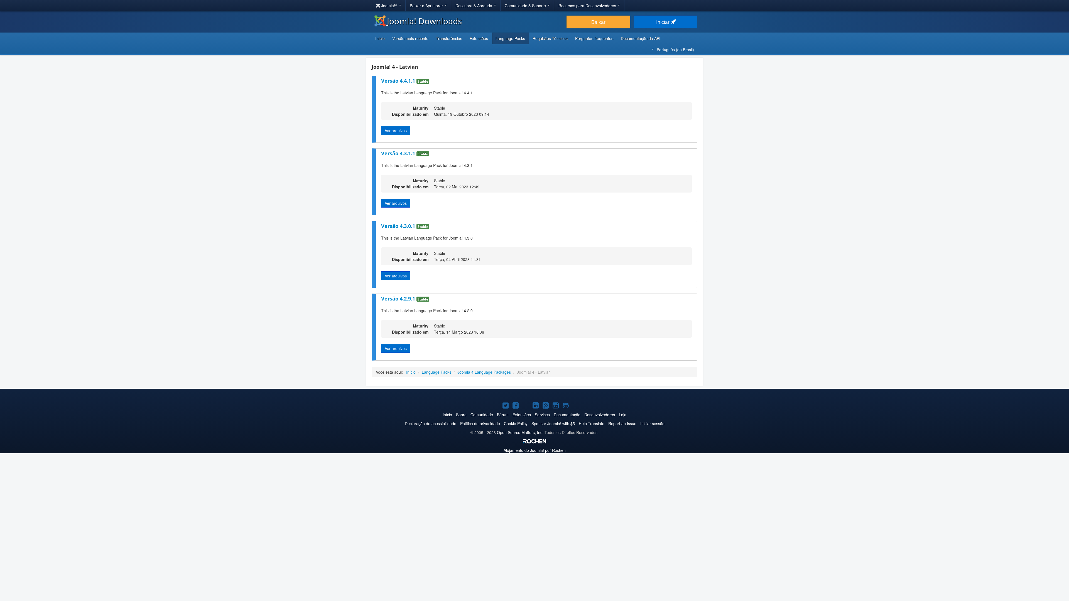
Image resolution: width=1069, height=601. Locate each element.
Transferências (449, 38)
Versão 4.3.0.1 (398, 226)
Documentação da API (640, 38)
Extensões (479, 38)
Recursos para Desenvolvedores (587, 5)
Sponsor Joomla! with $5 (553, 423)
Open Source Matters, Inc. (520, 432)
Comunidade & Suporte (526, 5)
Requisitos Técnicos (550, 38)
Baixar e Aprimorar (427, 5)
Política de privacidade (480, 423)
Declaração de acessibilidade (430, 423)
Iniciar (663, 21)
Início (380, 38)
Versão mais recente (410, 38)
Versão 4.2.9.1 (398, 298)
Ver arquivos (396, 130)
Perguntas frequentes (594, 38)
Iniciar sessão (652, 423)
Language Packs (510, 38)
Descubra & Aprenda (474, 5)
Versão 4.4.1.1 (398, 80)
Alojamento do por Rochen (535, 450)
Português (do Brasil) (675, 49)
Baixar (598, 21)
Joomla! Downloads (424, 21)
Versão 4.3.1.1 (398, 153)
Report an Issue (622, 423)
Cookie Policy (516, 423)
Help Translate (591, 423)
